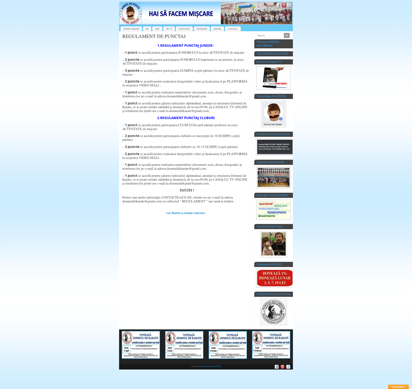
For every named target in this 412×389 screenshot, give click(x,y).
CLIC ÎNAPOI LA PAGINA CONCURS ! (186, 213)
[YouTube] (284, 5)
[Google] (289, 5)
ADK (157, 28)
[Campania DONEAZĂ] (275, 287)
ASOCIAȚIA (184, 28)
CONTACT (233, 28)
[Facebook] (279, 5)
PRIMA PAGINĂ (131, 28)
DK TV (169, 28)
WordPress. (217, 366)
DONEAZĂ (202, 28)
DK (147, 28)
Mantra (206, 366)
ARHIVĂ (217, 28)
